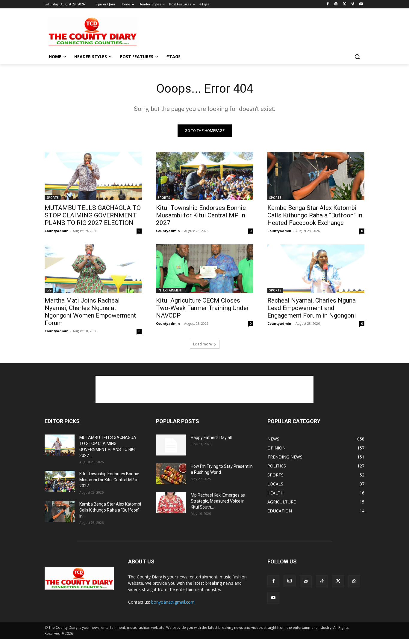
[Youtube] (361, 4)
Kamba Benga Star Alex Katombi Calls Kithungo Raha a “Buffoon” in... (110, 510)
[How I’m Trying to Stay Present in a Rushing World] (171, 473)
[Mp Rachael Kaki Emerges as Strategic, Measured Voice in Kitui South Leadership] (171, 502)
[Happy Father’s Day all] (171, 444)
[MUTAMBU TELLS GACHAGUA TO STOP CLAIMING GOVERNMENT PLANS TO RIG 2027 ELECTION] (93, 176)
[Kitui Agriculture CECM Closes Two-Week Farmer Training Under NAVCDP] (204, 268)
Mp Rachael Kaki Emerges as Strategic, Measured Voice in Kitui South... (218, 501)
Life (48, 290)
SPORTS (52, 198)
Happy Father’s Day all (211, 437)
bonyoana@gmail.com (173, 602)
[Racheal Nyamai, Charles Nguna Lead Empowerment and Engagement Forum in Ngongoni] (315, 268)
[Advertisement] (249, 31)
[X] (344, 4)
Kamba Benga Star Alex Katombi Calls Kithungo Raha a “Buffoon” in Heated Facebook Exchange (314, 215)
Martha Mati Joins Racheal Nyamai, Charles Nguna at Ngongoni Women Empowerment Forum (90, 312)
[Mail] (306, 581)
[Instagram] (336, 4)
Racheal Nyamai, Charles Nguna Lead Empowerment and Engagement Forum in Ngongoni (311, 308)
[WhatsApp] (354, 581)
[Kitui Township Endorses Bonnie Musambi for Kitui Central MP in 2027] (204, 176)
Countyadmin (57, 230)
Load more (202, 344)
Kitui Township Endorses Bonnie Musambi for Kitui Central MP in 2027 (201, 215)
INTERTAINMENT (170, 290)
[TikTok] (322, 581)
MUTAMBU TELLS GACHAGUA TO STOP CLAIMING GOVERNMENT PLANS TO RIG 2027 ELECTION (93, 215)
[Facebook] (327, 4)
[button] (357, 56)
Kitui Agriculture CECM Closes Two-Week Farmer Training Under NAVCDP (202, 308)
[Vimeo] (352, 4)
